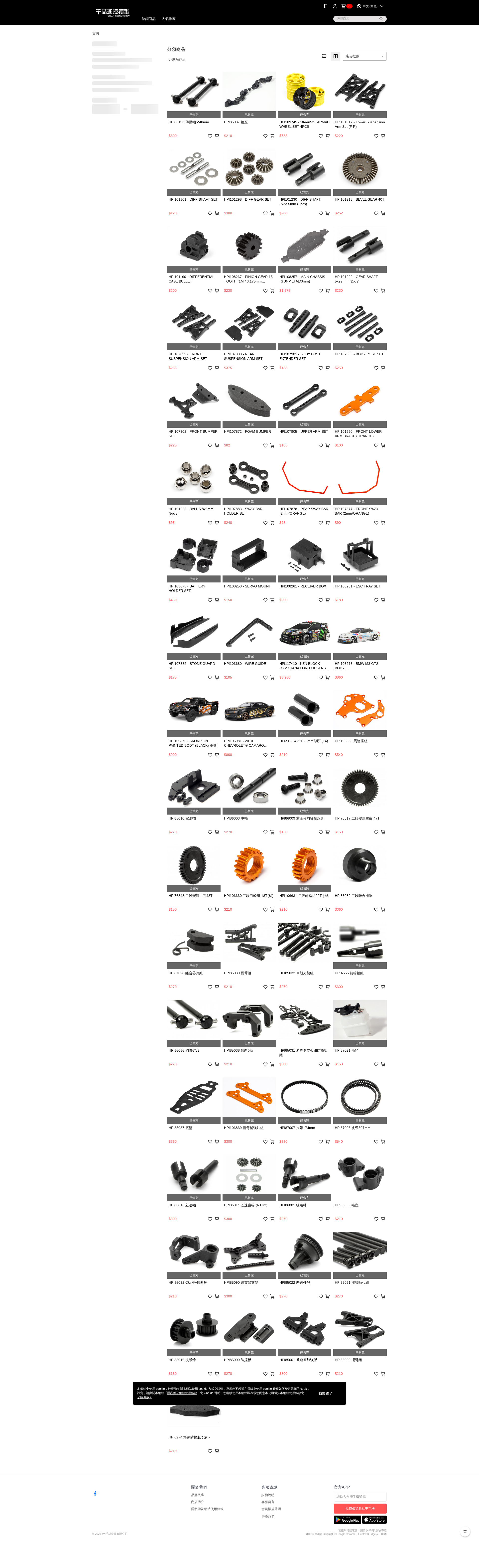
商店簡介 (197, 1502)
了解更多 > (144, 1397)
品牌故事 (197, 1495)
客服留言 (267, 1502)
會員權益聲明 (271, 1509)
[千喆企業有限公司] (112, 13)
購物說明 (267, 1495)
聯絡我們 (267, 1516)
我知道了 (326, 1393)
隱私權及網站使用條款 (207, 1509)
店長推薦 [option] (352, 56)
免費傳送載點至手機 (360, 1509)
